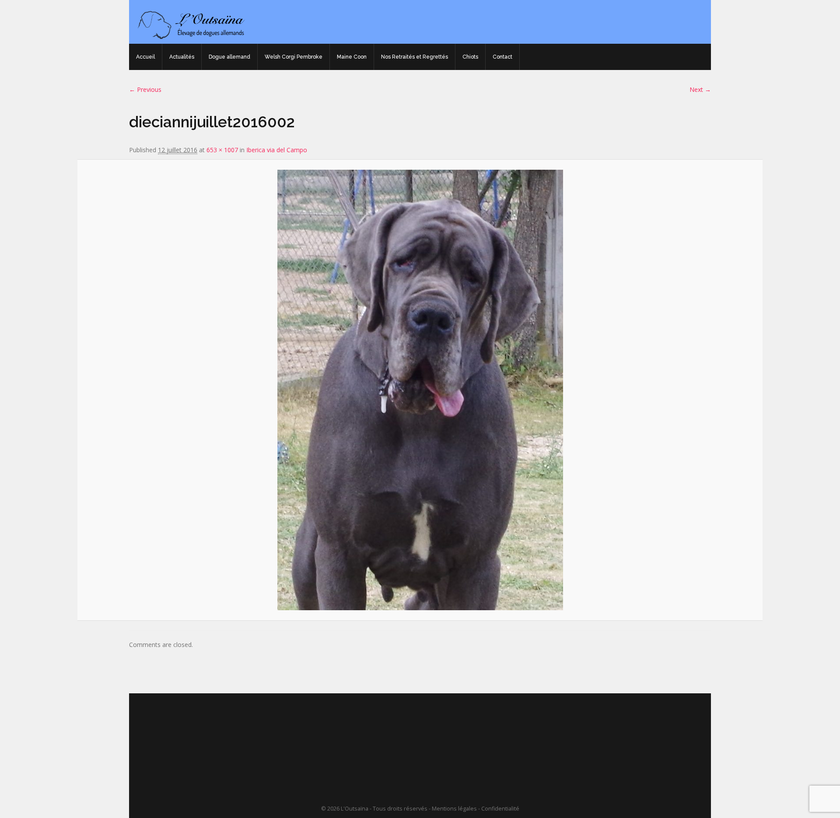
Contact (502, 57)
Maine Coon (352, 57)
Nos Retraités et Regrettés (414, 57)
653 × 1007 (222, 150)
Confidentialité (500, 808)
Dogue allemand (229, 57)
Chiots (470, 57)
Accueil (145, 57)
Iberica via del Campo (276, 150)
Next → (700, 89)
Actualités (181, 57)
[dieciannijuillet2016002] (419, 390)
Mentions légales (454, 808)
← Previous (145, 89)
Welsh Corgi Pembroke (293, 57)
